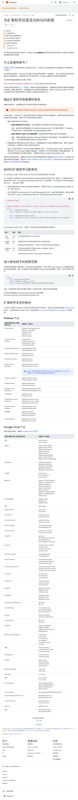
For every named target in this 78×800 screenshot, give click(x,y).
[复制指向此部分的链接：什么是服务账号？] (30, 63)
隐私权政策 (10, 791)
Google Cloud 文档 (43, 159)
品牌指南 (55, 756)
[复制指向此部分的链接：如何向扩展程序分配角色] (39, 170)
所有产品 (5, 783)
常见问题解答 (57, 759)
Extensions (24, 8)
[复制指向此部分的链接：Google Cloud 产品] (27, 427)
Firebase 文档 (30, 159)
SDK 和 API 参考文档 (8, 747)
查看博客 (30, 744)
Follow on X (30, 750)
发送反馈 (69, 20)
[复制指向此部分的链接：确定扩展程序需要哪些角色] (42, 100)
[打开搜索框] (52, 2)
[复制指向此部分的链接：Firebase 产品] (21, 318)
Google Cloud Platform (9, 780)
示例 (46, 92)
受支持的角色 (58, 157)
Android (4, 771)
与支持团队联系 (57, 744)
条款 (3, 791)
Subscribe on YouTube (34, 753)
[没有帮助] (72, 15)
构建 (32, 15)
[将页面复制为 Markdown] (12, 25)
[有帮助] (69, 15)
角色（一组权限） (24, 87)
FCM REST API (45, 373)
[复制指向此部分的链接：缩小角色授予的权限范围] (39, 262)
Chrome (4, 774)
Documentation (9, 8)
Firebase (6, 15)
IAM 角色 (33, 236)
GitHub (4, 756)
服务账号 (7, 68)
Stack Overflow (57, 747)
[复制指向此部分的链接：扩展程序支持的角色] (33, 303)
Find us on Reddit (32, 747)
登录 (74, 2)
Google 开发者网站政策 (18, 730)
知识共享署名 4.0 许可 (32, 728)
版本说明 (55, 753)
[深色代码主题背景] (69, 198)
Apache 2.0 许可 (61, 728)
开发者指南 (5, 744)
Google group (57, 750)
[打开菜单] (3, 2)
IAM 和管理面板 (14, 162)
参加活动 (30, 756)
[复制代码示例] (72, 198)
